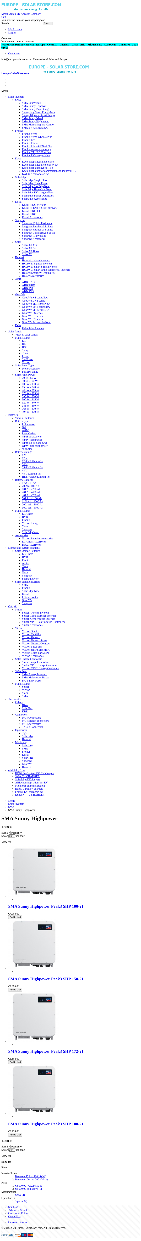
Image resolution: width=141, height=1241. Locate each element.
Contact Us (14, 1216)
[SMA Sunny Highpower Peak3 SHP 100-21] (33, 895)
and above (28, 1188)
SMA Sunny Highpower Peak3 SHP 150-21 (46, 979)
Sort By (5, 832)
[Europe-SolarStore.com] (31, 10)
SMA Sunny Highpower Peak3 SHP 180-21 (46, 1124)
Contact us (14, 53)
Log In (12, 32)
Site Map (13, 1206)
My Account (15, 29)
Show (4, 835)
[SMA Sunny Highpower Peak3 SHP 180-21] (33, 1113)
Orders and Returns (18, 1213)
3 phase (21, 1201)
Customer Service (18, 1222)
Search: (5, 23)
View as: (6, 841)
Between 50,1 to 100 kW (30, 1176)
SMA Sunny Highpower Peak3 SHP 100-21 (46, 906)
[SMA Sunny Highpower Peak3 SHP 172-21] (33, 1041)
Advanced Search (18, 1210)
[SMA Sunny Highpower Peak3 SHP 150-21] (33, 968)
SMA (20, 1194)
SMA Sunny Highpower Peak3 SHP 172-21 (46, 1051)
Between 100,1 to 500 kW (31, 1179)
